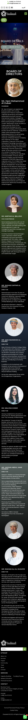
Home (5, 47)
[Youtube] (12, 7)
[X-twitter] (4, 7)
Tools (2, 665)
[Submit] (25, 649)
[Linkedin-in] (7, 7)
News (2, 667)
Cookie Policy (14, 710)
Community (4, 663)
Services (3, 658)
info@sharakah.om (6, 700)
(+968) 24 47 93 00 (6, 695)
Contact (3, 669)
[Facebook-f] (2, 7)
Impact (3, 660)
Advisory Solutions (6, 678)
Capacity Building (6, 676)
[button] (25, 13)
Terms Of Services (9, 708)
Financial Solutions (6, 680)
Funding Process (18, 676)
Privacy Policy (20, 708)
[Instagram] (9, 7)
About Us (3, 656)
